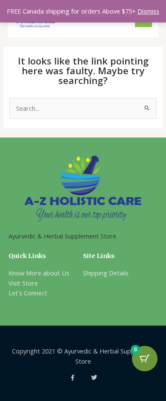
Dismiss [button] (148, 11)
